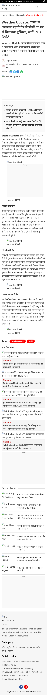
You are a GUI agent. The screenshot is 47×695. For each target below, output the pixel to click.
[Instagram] (26, 687)
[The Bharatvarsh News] (12, 7)
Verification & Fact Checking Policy (17, 668)
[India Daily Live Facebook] (17, 71)
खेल (38, 647)
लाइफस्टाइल (31, 647)
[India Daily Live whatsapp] (21, 71)
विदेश (15, 647)
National (20, 15)
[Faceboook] (21, 687)
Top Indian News (16, 1)
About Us (6, 661)
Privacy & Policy (9, 672)
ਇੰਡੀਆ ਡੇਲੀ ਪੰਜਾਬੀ (28, 1)
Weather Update (18, 341)
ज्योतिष (10, 651)
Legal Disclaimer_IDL (12, 679)
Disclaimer (34, 661)
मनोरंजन (22, 647)
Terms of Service (20, 661)
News (11, 15)
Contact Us (22, 675)
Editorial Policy (9, 665)
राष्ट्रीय (9, 647)
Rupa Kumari (11, 60)
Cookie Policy (24, 672)
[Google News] (10, 71)
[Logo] (23, 620)
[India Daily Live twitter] (14, 71)
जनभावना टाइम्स (6, 1)
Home (4, 15)
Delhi (31, 341)
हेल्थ (4, 651)
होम (3, 647)
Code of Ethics (8, 675)
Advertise (36, 672)
